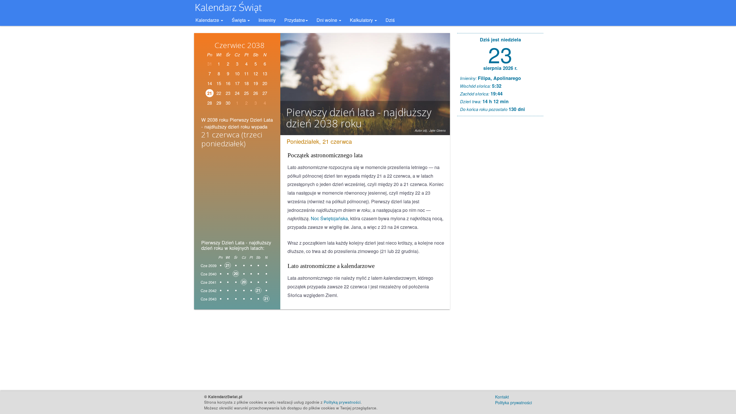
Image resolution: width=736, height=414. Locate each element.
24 (237, 93)
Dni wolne (327, 20)
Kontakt (502, 397)
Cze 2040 (208, 274)
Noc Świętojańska (329, 218)
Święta (239, 20)
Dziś (390, 20)
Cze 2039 (208, 265)
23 (228, 93)
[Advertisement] (237, 195)
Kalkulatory (362, 20)
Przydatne (294, 20)
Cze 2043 (208, 299)
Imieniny (267, 20)
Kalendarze (207, 20)
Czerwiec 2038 (239, 45)
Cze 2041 (208, 282)
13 (264, 73)
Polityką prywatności (342, 402)
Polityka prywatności (513, 402)
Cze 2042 (208, 290)
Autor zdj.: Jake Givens (430, 131)
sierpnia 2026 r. (500, 67)
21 (209, 93)
